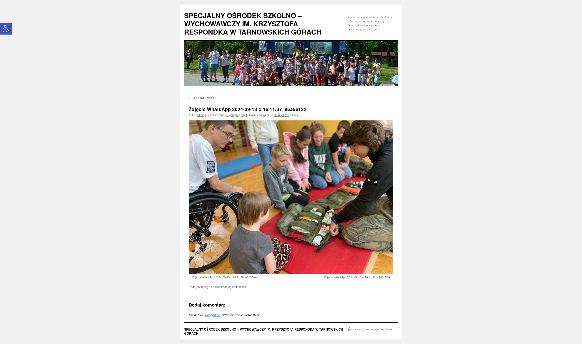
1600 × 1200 (281, 115)
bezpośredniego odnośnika (230, 287)
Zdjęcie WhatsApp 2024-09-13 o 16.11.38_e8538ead (225, 277)
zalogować (212, 314)
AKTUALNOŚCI (202, 98)
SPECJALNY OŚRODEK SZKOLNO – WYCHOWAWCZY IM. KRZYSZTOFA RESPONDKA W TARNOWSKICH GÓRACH (252, 23)
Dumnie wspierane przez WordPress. (372, 329)
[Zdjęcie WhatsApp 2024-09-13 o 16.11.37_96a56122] (291, 197)
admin (200, 115)
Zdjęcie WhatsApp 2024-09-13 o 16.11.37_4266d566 (357, 277)
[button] (6, 29)
